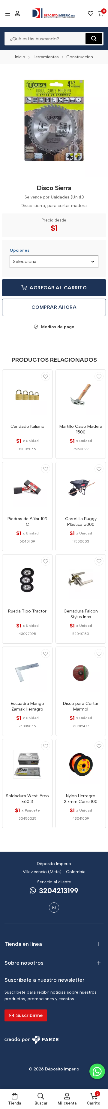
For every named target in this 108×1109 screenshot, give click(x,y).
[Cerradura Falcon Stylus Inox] (81, 579)
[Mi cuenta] (17, 13)
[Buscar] (94, 38)
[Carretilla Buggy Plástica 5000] (81, 487)
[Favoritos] (90, 13)
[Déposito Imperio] (54, 13)
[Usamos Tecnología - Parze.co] (31, 1040)
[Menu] (7, 13)
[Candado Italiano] (27, 394)
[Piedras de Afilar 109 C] (27, 487)
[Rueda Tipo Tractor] (27, 579)
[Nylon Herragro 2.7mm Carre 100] (81, 764)
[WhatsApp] (54, 907)
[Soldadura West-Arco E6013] (27, 764)
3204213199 (58, 890)
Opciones (19, 250)
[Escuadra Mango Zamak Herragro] (27, 671)
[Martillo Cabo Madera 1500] (81, 394)
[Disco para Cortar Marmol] (81, 671)
